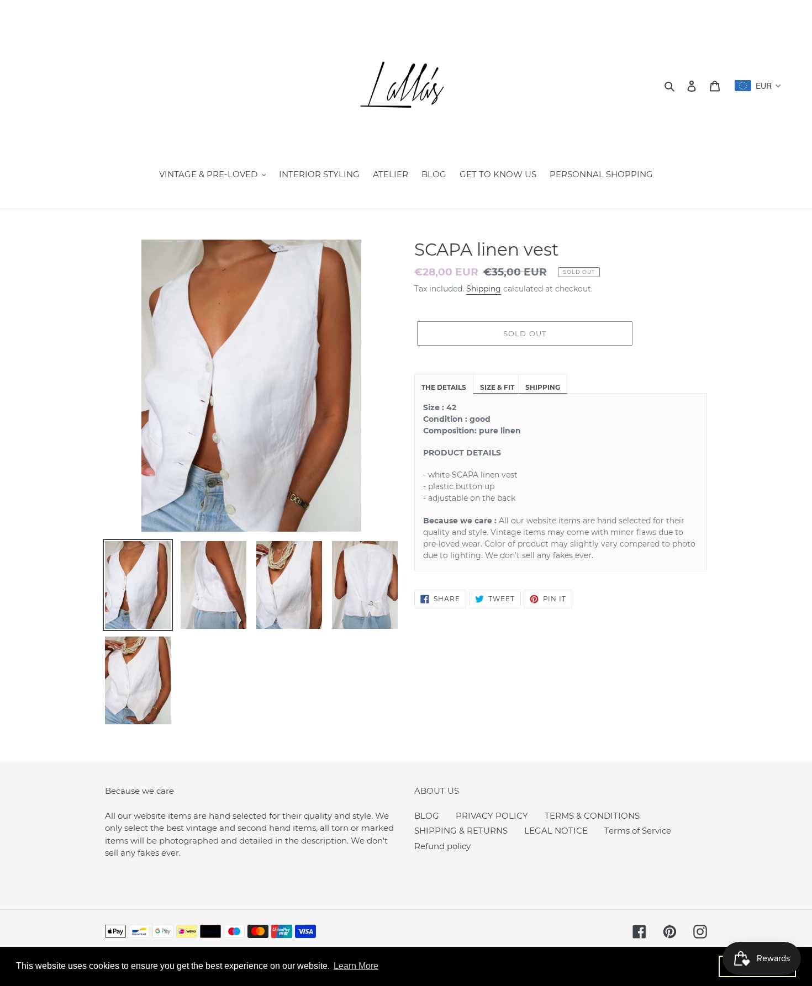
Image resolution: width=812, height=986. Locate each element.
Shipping (483, 289)
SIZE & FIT (497, 387)
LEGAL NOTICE (556, 830)
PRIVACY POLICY (492, 815)
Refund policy (442, 846)
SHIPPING (542, 387)
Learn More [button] (356, 966)
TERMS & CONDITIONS (592, 815)
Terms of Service (637, 830)
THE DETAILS (443, 387)
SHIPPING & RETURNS (461, 830)
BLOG (426, 815)
